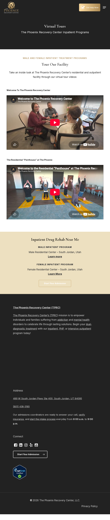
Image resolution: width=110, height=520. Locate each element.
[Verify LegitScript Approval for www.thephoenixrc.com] (19, 478)
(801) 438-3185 (21, 406)
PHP (61, 328)
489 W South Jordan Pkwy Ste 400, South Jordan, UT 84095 (47, 398)
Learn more (55, 256)
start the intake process (43, 419)
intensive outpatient (79, 328)
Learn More (55, 274)
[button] (104, 7)
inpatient (53, 328)
